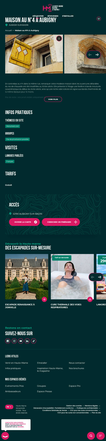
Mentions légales (91, 406)
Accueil (8, 30)
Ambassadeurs (13, 391)
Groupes (41, 386)
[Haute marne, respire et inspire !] (53, 7)
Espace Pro (74, 386)
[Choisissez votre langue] (9, 407)
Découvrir (38, 16)
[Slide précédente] (89, 55)
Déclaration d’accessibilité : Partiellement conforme (53, 408)
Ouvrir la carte (22, 222)
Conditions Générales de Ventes (54, 410)
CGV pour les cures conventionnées (84, 410)
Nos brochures (76, 368)
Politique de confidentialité (87, 408)
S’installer (67, 16)
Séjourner (52, 16)
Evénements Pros (14, 386)
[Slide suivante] (97, 55)
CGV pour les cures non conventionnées (73, 413)
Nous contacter (77, 363)
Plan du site (96, 413)
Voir (53, 99)
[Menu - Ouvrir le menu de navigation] (100, 436)
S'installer (42, 363)
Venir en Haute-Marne (16, 363)
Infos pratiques (13, 368)
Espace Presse (44, 391)
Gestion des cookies (74, 406)
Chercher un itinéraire (59, 222)
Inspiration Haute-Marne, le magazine (50, 369)
